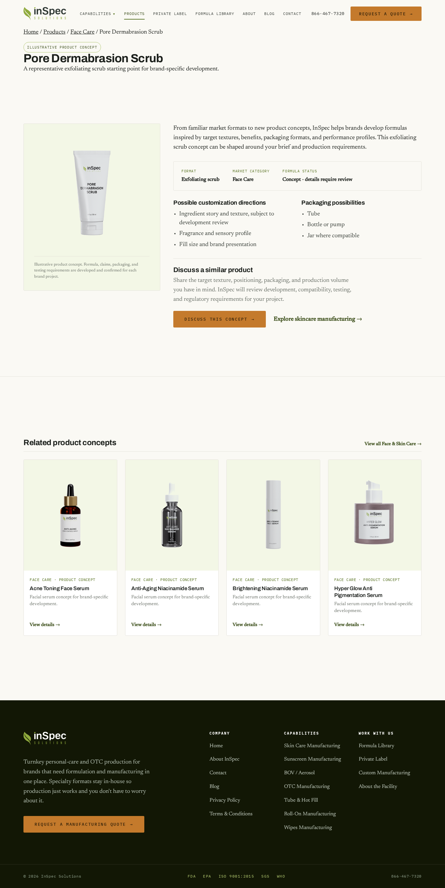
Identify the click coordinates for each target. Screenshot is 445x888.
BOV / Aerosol (299, 773)
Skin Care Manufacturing (312, 746)
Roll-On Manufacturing (310, 814)
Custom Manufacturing (384, 773)
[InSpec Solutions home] (44, 14)
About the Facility (378, 786)
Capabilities (98, 14)
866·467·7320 (328, 13)
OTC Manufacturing (307, 786)
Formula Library (214, 13)
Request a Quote (386, 13)
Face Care (82, 32)
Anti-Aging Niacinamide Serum (167, 588)
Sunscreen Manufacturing (312, 759)
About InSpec (224, 759)
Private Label (170, 13)
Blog (269, 13)
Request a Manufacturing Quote (84, 824)
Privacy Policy (224, 800)
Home (30, 32)
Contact (292, 13)
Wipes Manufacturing (308, 827)
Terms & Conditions (230, 814)
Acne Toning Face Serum (59, 588)
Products (134, 13)
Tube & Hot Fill (301, 800)
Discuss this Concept (219, 319)
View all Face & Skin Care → (393, 444)
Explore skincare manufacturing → (318, 319)
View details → (45, 624)
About (249, 13)
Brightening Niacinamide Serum (270, 588)
